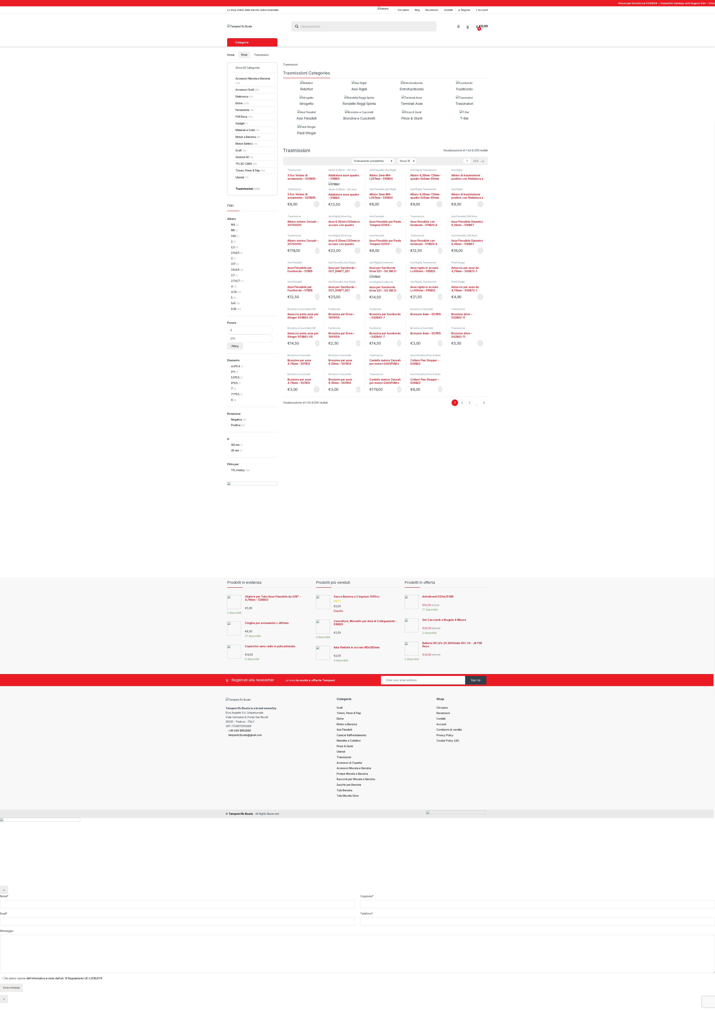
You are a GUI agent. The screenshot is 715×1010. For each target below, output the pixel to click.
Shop (244, 54)
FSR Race (472, 216)
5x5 (233, 303)
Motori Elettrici (247, 143)
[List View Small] (304, 161)
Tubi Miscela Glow (348, 795)
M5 (233, 230)
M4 (233, 224)
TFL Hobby (238, 470)
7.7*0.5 (235, 394)
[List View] (299, 161)
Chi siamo (403, 9)
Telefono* (366, 913)
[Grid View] (288, 161)
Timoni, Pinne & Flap (250, 170)
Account (483, 9)
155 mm (235, 444)
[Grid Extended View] (293, 161)
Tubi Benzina (344, 790)
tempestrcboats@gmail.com (245, 735)
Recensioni (431, 9)
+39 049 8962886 (239, 730)
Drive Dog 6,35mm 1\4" (339, 217)
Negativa (236, 419)
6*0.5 (234, 383)
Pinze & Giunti (433, 355)
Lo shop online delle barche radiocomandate (253, 9)
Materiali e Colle (247, 130)
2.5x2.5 (235, 252)
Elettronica (244, 96)
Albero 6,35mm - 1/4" (339, 170)
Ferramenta (245, 109)
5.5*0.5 (235, 377)
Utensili (242, 177)
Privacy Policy (444, 735)
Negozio (465, 9)
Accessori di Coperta (349, 762)
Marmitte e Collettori (349, 740)
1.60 (233, 236)
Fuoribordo (387, 262)
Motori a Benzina (248, 136)
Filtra (235, 346)
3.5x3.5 (235, 269)
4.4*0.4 (235, 366)
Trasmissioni (294, 170)
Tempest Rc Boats (241, 813)
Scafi (241, 150)
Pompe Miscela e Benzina (352, 773)
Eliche (242, 103)
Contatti (448, 9)
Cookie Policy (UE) (447, 740)
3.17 (233, 263)
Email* (3, 913)
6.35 (233, 308)
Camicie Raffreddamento (351, 735)
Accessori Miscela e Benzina (253, 81)
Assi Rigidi (390, 170)
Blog (417, 9)
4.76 (233, 292)
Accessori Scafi (247, 89)
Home (230, 54)
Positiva (235, 425)
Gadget (242, 123)
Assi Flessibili (376, 170)
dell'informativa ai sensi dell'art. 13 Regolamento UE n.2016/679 (64, 978)
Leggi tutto (316, 204)
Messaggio (6, 930)
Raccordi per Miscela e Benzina (356, 779)
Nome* (4, 896)
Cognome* (367, 896)
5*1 (233, 371)
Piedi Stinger (458, 262)
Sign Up (476, 680)
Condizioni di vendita (449, 729)
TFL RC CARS (246, 163)
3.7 (233, 275)
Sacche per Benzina (349, 784)
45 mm (235, 450)
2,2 (233, 247)
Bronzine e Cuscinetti (298, 309)
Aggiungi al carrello (396, 204)
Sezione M (244, 157)
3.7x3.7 (235, 280)
